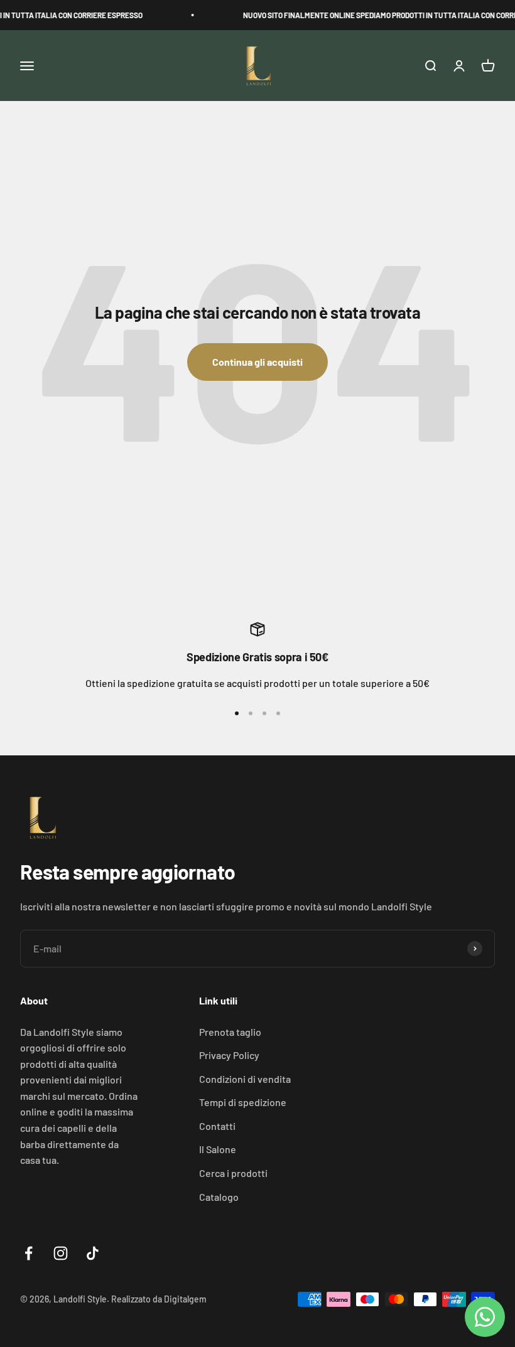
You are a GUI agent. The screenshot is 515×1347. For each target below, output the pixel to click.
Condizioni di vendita (245, 1079)
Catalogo (219, 1197)
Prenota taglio (230, 1032)
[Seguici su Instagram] (60, 1253)
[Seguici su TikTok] (92, 1253)
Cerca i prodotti (233, 1173)
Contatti (217, 1126)
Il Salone (217, 1149)
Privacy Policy (229, 1055)
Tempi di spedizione (242, 1102)
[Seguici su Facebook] (28, 1253)
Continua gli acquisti (257, 362)
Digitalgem (185, 1299)
